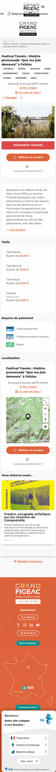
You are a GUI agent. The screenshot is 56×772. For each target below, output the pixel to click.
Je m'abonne (28, 617)
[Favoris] (26, 7)
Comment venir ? (28, 707)
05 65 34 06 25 (28, 633)
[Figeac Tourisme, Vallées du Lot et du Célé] (31, 12)
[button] (34, 7)
